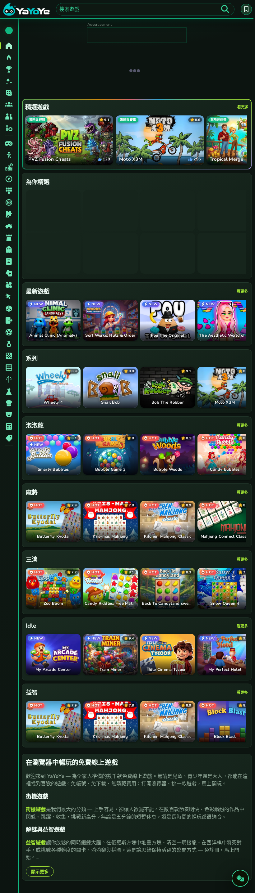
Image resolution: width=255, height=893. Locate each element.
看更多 (241, 107)
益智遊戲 (36, 842)
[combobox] (144, 9)
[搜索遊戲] (223, 9)
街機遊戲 (36, 809)
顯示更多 (40, 871)
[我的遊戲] (244, 9)
